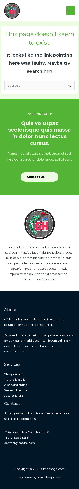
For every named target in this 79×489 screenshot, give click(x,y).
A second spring (16, 384)
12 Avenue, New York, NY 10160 (26, 432)
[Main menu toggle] (70, 10)
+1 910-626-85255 (16, 437)
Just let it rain (13, 395)
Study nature (13, 374)
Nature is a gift (14, 379)
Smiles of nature (15, 390)
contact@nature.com (19, 443)
